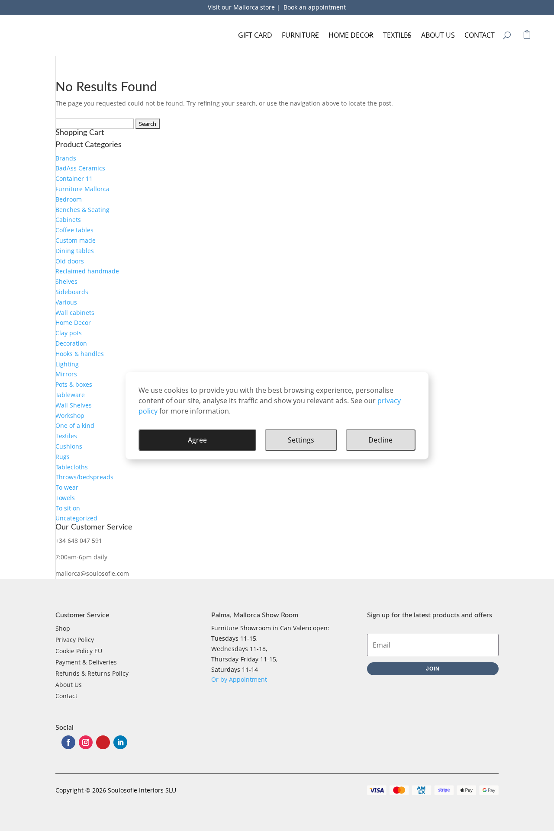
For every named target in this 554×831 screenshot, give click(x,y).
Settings (301, 440)
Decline (380, 440)
